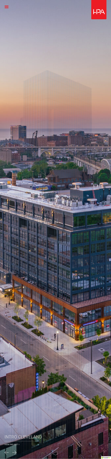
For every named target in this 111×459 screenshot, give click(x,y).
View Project (11, 445)
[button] (14, 452)
